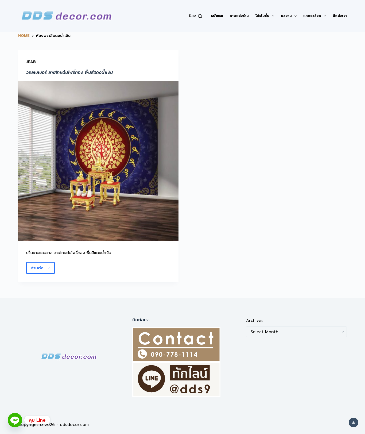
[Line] (15, 420)
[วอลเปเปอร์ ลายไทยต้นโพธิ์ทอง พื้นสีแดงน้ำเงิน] (98, 161)
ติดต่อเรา (340, 15)
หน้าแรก (217, 15)
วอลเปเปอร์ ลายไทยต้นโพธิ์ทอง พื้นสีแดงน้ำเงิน (69, 72)
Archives (254, 321)
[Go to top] (353, 422)
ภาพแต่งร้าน (239, 15)
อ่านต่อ (43, 269)
